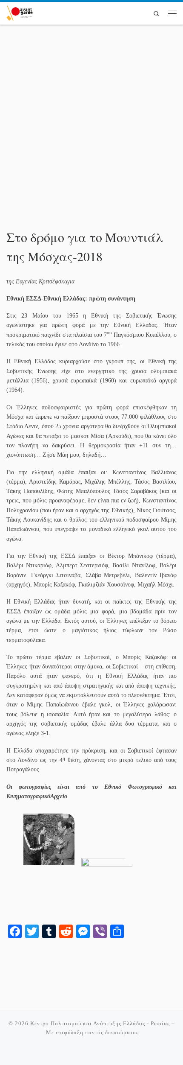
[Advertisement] (91, 130)
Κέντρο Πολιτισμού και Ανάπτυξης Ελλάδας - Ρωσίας (100, 1023)
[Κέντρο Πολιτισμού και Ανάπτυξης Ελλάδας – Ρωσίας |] (19, 12)
